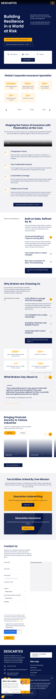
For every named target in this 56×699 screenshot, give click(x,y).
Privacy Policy (20, 621)
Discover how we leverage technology (37, 270)
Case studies (27, 60)
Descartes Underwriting (36, 665)
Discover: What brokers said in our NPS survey (37, 340)
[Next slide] (49, 110)
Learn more (27, 505)
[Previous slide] (6, 110)
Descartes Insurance (35, 670)
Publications (33, 667)
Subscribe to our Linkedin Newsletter (39, 655)
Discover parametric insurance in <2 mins (17, 44)
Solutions (32, 675)
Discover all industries (12, 465)
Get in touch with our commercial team (17, 39)
